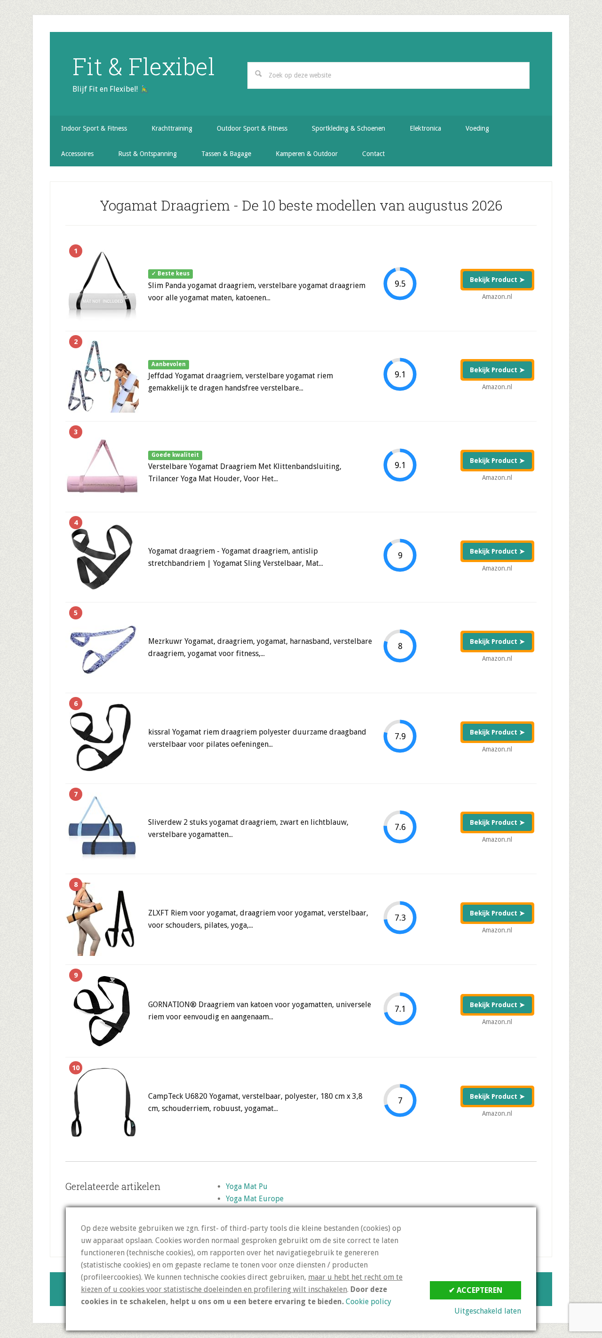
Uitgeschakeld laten (487, 1311)
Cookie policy (368, 1301)
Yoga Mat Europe (255, 1198)
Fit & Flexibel (143, 66)
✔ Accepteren (475, 1290)
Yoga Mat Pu (247, 1186)
